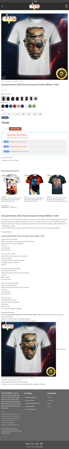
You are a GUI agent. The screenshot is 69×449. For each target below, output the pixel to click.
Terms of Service (30, 409)
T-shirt (21, 81)
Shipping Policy (30, 406)
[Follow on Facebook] (32, 1)
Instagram (36, 384)
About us (50, 397)
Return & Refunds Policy (33, 403)
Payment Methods (31, 397)
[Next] (67, 189)
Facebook (25, 384)
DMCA (49, 406)
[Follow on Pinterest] (36, 1)
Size (2, 110)
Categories (9, 81)
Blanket (58, 228)
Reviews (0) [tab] (13, 207)
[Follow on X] (34, 1)
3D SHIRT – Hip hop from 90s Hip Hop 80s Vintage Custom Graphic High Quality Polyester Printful (11, 199)
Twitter (31, 384)
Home (2, 81)
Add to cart (15, 128)
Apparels (15, 81)
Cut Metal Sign (50, 228)
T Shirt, (31, 228)
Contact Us (50, 400)
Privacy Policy (30, 400)
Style (2, 94)
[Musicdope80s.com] (34, 6)
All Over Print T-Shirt (40, 228)
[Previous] (1, 189)
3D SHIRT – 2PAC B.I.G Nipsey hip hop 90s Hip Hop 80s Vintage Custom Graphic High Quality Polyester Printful (57, 199)
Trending (16, 160)
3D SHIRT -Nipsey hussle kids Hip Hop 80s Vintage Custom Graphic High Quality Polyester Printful (34, 199)
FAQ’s (49, 403)
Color (3, 102)
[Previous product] (6, 90)
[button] (2, 6)
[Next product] (2, 90)
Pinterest (42, 384)
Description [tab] (5, 207)
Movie (8, 160)
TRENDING (25, 228)
